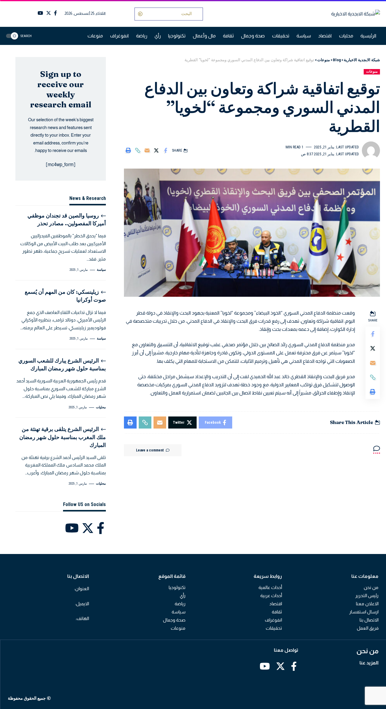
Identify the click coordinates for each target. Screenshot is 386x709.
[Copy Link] (137, 150)
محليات (101, 407)
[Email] (147, 150)
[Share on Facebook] (165, 150)
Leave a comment (150, 450)
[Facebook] (55, 13)
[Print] (128, 150)
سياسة (101, 270)
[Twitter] (48, 13)
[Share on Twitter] (156, 150)
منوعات (372, 71)
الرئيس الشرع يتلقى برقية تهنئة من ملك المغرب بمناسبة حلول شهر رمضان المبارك (62, 437)
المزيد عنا (368, 662)
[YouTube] (40, 13)
